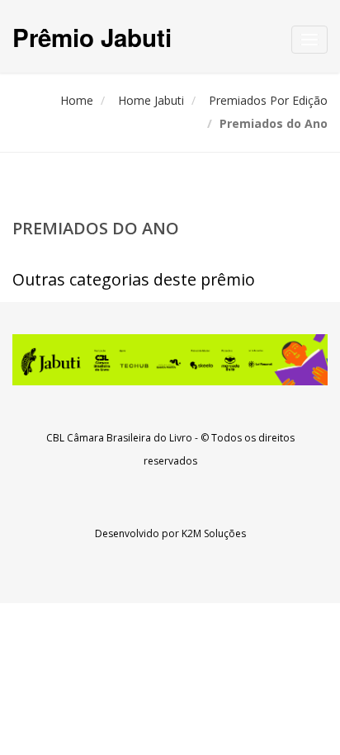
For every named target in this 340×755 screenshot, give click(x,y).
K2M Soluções (214, 533)
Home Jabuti (151, 100)
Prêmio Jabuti (92, 37)
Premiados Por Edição (268, 100)
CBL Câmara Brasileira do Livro (119, 438)
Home (76, 100)
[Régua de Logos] (170, 359)
